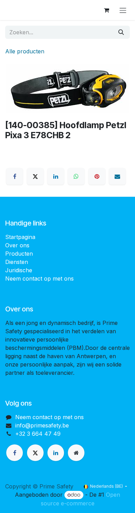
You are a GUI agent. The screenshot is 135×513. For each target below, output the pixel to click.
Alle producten (24, 51)
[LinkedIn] (55, 176)
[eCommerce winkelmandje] (106, 10)
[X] (35, 176)
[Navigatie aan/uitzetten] (123, 10)
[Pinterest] (97, 176)
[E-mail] (117, 176)
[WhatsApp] (76, 176)
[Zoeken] (121, 32)
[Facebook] (14, 176)
